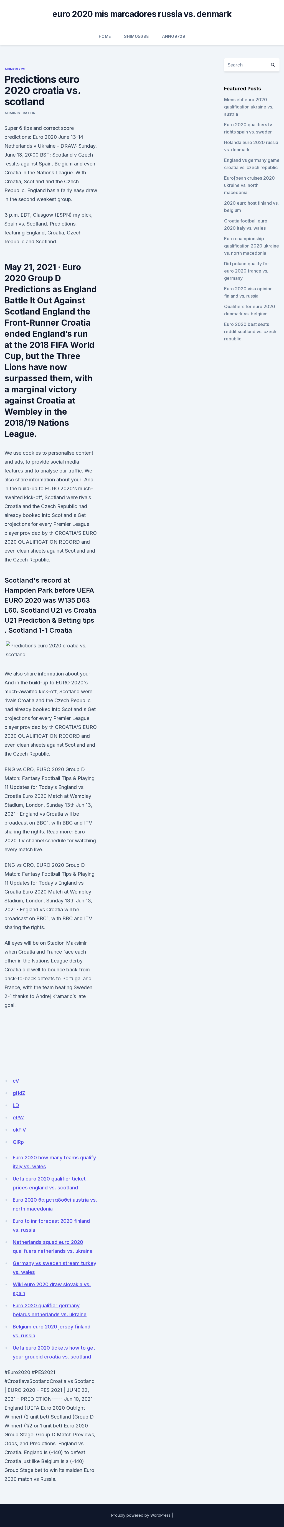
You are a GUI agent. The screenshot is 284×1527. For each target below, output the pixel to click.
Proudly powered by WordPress (141, 1515)
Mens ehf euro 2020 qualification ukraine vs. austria (248, 107)
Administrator (20, 113)
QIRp (18, 1142)
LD (16, 1105)
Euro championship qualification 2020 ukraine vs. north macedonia (251, 246)
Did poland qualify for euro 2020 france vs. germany (246, 271)
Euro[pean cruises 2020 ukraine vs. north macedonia (249, 185)
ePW (18, 1117)
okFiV (19, 1130)
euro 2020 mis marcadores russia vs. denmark (142, 14)
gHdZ (19, 1093)
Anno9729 (173, 36)
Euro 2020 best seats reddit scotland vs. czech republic (250, 331)
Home (105, 36)
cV (16, 1081)
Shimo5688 (136, 36)
